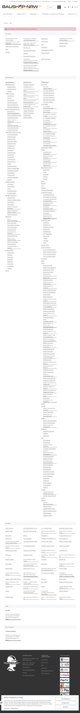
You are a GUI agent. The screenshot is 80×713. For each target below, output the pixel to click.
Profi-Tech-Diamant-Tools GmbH (12, 582)
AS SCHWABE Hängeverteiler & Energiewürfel (47, 122)
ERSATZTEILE (62, 46)
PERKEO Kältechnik (48, 412)
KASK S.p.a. (8, 555)
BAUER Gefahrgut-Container (48, 156)
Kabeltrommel (11, 148)
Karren (9, 188)
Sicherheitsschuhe (12, 102)
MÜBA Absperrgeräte (48, 349)
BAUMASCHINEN (72, 14)
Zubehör (9, 179)
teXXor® (45, 176)
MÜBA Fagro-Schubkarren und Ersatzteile (47, 400)
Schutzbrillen (10, 100)
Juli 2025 (7, 610)
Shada (43, 586)
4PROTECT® (46, 170)
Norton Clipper (63, 568)
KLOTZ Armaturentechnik (49, 252)
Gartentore (10, 257)
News (69, 1)
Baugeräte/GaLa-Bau (48, 431)
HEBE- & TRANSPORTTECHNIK (12, 124)
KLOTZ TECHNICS (45, 247)
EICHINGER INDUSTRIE (47, 190)
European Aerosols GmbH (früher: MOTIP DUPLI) (12, 542)
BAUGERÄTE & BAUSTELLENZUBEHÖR (13, 112)
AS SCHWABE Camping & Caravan (49, 115)
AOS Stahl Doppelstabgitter (47, 87)
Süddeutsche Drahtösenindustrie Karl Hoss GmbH (47, 592)
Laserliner (44, 559)
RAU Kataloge (46, 440)
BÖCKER (43, 183)
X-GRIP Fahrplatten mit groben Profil (29, 105)
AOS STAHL (44, 84)
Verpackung (44, 38)
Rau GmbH (44, 582)
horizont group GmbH (11, 550)
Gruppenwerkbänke (48, 456)
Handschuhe (10, 96)
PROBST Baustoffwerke (49, 423)
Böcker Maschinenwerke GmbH (65, 532)
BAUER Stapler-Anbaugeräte (47, 160)
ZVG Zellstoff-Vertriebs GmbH (65, 598)
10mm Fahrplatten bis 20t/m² (29, 89)
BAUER (43, 150)
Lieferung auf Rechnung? (59, 1)
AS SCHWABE (44, 104)
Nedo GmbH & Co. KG (29, 568)
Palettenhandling (11, 191)
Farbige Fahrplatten (28, 111)
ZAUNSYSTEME (9, 250)
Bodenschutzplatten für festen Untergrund (29, 101)
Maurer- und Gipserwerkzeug (11, 238)
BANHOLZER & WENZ (46, 147)
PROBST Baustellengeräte (50, 420)
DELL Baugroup (27, 538)
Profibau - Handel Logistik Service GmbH (30, 582)
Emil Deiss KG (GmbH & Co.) (48, 538)
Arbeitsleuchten (11, 137)
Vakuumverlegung (12, 214)
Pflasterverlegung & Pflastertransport (12, 211)
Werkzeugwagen (47, 483)
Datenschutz (14, 708)
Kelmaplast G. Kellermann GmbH (48, 555)
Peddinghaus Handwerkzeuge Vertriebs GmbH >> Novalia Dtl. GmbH (66, 574)
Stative (9, 164)
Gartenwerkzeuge (12, 227)
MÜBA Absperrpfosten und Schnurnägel (49, 356)
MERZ (42, 261)
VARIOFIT (43, 500)
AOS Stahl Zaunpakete (49, 99)
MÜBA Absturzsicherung (49, 303)
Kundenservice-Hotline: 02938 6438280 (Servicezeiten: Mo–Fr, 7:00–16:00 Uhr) (30, 1)
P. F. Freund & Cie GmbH (47, 573)
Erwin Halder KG (63, 538)
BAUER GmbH (9, 531)
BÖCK (42, 181)
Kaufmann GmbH (27, 555)
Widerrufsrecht (45, 53)
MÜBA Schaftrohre (48, 351)
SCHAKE (43, 489)
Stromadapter (11, 173)
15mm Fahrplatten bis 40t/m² (29, 93)
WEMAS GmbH (9, 597)
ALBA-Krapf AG (9, 528)
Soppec (7, 591)
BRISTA (25, 535)
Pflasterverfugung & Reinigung (12, 207)
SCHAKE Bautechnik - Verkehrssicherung (48, 492)
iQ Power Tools (63, 550)
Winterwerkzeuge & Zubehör (12, 247)
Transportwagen (11, 193)
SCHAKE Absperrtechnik (49, 496)
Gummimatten (27, 115)
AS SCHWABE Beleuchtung (46, 111)
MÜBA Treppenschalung (49, 290)
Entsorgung (10, 184)
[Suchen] (59, 7)
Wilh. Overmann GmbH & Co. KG (31, 598)
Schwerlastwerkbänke (49, 474)
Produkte (45, 433)
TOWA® (45, 179)
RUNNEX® (46, 174)
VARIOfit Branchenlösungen (48, 503)
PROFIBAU (44, 429)
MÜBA (43, 263)
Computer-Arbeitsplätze (49, 448)
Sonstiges (45, 240)
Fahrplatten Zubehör (28, 108)
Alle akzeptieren (65, 698)
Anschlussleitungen (12, 134)
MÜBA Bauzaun (47, 360)
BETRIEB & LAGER (10, 182)
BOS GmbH (8, 535)
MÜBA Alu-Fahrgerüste (49, 380)
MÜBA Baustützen (48, 280)
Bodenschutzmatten (28, 113)
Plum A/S (43, 579)
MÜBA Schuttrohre (48, 343)
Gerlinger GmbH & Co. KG (48, 546)
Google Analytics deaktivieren (28, 711)
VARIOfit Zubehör (47, 515)
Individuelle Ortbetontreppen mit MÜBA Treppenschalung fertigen (30, 60)
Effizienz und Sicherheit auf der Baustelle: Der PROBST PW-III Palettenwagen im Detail (12, 616)
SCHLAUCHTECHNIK (12, 130)
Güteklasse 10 (46, 225)
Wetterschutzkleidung (13, 107)
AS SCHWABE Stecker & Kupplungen (49, 136)
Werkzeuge (46, 436)
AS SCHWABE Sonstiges (49, 133)
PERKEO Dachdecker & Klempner (49, 409)
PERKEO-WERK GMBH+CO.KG (13, 579)
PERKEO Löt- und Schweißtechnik (47, 415)
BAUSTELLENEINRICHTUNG (14, 115)
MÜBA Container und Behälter (48, 314)
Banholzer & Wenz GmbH (65, 528)
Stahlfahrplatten (27, 117)
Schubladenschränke (48, 471)
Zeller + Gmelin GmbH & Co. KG (48, 598)
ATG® (44, 172)
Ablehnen (65, 707)
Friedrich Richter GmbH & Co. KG (12, 546)
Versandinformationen (29, 56)
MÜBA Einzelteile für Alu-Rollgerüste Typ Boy (49, 391)
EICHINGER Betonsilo (48, 194)
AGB (42, 44)
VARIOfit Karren (47, 506)
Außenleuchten (11, 139)
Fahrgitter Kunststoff (28, 84)
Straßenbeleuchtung (12, 170)
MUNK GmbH (8, 568)
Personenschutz (11, 161)
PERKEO (43, 406)
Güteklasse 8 (46, 229)
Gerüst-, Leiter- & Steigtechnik (11, 120)
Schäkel (45, 238)
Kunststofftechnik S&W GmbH (29, 560)
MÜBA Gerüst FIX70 (48, 272)
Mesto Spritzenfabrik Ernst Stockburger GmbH (30, 564)
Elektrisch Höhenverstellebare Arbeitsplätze (48, 452)
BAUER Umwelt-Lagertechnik (47, 164)
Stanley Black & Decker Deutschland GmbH (29, 591)
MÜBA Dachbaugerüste (49, 378)
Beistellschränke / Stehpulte (47, 445)
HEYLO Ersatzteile (46, 59)
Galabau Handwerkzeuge (13, 200)
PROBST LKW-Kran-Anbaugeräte (48, 426)
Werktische (46, 480)
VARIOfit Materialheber (49, 508)
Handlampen (10, 146)
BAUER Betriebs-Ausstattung (47, 153)
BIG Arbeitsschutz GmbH (29, 531)
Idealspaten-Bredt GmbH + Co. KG (48, 551)
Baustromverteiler (12, 141)
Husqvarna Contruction (29, 550)
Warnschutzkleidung (12, 105)
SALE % (7, 270)
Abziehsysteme (11, 197)
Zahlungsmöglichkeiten (29, 50)
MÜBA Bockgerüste (48, 329)
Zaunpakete (10, 266)
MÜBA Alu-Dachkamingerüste (48, 375)
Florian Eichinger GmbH (65, 541)
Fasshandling (10, 186)
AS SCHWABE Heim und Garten (49, 126)
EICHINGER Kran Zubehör (49, 197)
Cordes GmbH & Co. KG (65, 535)
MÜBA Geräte (46, 294)
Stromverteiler (11, 175)
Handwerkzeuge (11, 229)
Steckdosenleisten (12, 166)
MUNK (43, 404)
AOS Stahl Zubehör (48, 102)
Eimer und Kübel (11, 223)
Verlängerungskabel (12, 177)
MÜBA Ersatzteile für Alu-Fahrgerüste (49, 383)
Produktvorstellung (10, 631)
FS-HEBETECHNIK (45, 220)
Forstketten (46, 222)
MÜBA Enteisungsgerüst (49, 267)
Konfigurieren (65, 703)
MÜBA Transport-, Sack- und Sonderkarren (49, 336)
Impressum (6, 708)
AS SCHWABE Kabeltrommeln (47, 130)
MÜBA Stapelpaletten (48, 309)
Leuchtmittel (10, 157)
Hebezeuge (46, 236)
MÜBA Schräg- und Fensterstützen (48, 283)
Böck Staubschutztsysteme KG (48, 532)
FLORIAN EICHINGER (46, 192)
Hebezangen (10, 204)
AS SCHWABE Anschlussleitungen (48, 107)
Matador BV (62, 559)
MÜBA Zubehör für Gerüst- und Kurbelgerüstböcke (48, 325)
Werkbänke (46, 478)
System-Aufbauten (48, 476)
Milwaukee (44, 564)
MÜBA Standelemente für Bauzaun (50, 362)
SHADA (43, 498)
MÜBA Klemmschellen (49, 353)
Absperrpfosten (11, 87)
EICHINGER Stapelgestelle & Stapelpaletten (50, 200)
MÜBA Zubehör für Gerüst (48, 395)
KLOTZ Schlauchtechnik (49, 249)
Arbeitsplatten (47, 485)
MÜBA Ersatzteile (47, 265)
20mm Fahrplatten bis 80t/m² (29, 97)
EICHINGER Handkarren (49, 211)
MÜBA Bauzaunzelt (48, 370)
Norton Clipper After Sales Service (12, 573)
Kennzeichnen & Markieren (11, 232)
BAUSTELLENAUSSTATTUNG (12, 109)
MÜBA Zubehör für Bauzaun (48, 366)
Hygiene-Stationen (48, 458)
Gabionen (9, 255)
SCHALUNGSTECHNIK (12, 128)
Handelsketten (47, 231)
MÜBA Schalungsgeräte (49, 292)
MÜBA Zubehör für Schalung (48, 286)
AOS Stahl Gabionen (48, 90)
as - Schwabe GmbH (46, 528)
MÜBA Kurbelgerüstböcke (48, 320)
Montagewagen (47, 467)
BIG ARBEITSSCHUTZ (46, 167)
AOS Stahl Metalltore (48, 95)
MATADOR (44, 258)
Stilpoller (9, 91)
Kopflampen (10, 150)
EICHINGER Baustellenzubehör (48, 207)
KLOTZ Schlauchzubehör (49, 254)
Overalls (9, 98)
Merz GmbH (8, 564)
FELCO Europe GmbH (46, 541)
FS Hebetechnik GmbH (29, 546)
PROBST (43, 418)
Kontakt (76, 1)
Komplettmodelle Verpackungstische (48, 461)
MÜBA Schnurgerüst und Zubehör (49, 299)
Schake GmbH (9, 586)
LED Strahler (10, 155)
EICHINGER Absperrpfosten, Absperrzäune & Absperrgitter (47, 215)
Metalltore (10, 261)
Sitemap (25, 53)
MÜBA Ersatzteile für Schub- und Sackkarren (49, 340)
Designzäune (10, 252)
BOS (42, 185)
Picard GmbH (26, 579)
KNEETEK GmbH (9, 559)
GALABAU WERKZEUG (11, 195)
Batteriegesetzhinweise (47, 50)
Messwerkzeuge (11, 244)
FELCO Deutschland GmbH (30, 541)
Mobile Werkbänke (48, 465)
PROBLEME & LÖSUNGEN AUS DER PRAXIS (53, 14)
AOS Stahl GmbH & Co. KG (30, 528)
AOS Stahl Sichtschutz (49, 97)
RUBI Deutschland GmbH (65, 582)
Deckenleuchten (11, 143)
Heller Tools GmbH (64, 546)
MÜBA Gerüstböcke (48, 317)
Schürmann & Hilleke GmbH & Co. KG (30, 587)
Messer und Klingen (12, 242)
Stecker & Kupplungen (13, 168)
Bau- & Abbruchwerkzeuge (12, 219)
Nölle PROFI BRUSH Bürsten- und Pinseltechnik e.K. (48, 569)
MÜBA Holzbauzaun (48, 372)
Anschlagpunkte (47, 234)
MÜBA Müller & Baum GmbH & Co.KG (66, 564)
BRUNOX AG (44, 535)
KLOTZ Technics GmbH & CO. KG (66, 555)
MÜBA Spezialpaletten (49, 311)
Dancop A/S (8, 538)
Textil (44, 243)
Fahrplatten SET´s (28, 87)
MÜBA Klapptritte (47, 297)
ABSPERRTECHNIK (10, 84)
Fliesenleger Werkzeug (13, 225)
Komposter (10, 259)
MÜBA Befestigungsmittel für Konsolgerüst (50, 306)
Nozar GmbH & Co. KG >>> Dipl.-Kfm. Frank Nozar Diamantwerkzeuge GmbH (30, 574)
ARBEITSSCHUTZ (9, 93)
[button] (65, 7)
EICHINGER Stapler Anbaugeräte (48, 204)
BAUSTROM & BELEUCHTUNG (13, 132)
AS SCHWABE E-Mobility (49, 118)
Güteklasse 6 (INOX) (48, 227)
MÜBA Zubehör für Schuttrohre (48, 346)
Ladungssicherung (12, 236)
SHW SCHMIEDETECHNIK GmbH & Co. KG (65, 587)
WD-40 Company (63, 591)
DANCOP (43, 188)
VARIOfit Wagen (47, 513)
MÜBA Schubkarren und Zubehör (49, 332)
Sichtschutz (10, 264)
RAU (42, 438)
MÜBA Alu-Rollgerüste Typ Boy (49, 387)
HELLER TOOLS (45, 245)
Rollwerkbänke (47, 469)
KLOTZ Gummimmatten (49, 256)
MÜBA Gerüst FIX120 (48, 270)
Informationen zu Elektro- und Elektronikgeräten (30, 39)
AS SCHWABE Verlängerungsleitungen (49, 144)
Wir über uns (26, 47)
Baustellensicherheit (12, 118)
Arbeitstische (46, 442)
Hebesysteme (10, 202)
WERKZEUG (8, 217)
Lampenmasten (11, 152)
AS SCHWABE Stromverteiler (47, 140)
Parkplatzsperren (11, 89)
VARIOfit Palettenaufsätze (49, 511)
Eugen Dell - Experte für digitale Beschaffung (29, 43)
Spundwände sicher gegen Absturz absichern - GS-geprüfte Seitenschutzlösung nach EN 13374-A (31, 68)
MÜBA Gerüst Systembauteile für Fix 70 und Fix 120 (49, 276)
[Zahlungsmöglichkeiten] (64, 659)
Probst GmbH (62, 579)
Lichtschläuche (11, 159)
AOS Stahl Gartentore (48, 93)
